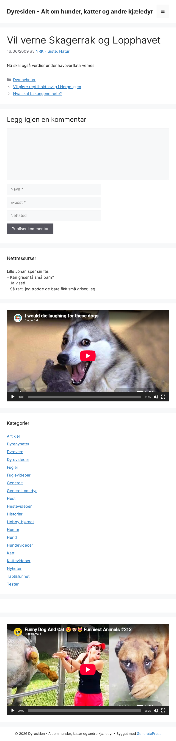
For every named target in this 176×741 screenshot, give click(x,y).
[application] (88, 355)
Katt (10, 553)
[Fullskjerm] (163, 397)
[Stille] (156, 397)
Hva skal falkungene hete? (37, 93)
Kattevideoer (18, 560)
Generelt (15, 483)
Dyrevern (15, 452)
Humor (13, 529)
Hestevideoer (19, 506)
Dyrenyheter (24, 79)
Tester (13, 584)
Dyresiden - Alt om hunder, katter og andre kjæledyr (80, 11)
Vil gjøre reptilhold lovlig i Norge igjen (47, 86)
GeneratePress (149, 733)
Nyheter (14, 568)
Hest (11, 498)
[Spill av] (13, 397)
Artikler (13, 436)
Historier (14, 514)
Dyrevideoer (18, 459)
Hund (12, 537)
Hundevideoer (20, 545)
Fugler (12, 467)
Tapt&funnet (18, 576)
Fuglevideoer (18, 475)
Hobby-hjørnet (20, 522)
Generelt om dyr (22, 490)
